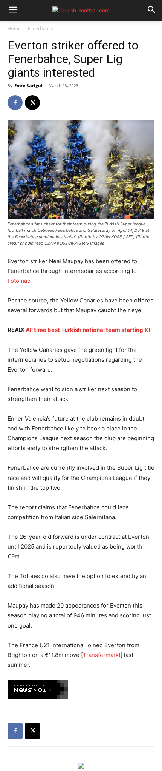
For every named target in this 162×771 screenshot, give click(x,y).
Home (14, 28)
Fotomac (19, 280)
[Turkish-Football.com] (81, 10)
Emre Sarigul (28, 85)
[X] (32, 102)
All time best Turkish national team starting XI (88, 329)
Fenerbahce (40, 28)
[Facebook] (15, 102)
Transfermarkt (102, 654)
